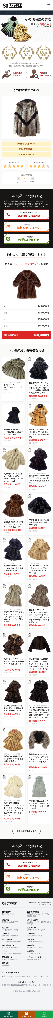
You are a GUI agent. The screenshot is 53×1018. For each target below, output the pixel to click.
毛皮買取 (21, 12)
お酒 (28, 976)
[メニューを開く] (48, 5)
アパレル (17, 976)
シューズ (35, 976)
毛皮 (23, 976)
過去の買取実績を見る (26, 831)
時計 (42, 976)
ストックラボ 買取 (8, 12)
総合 (3, 976)
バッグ (9, 976)
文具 (47, 976)
